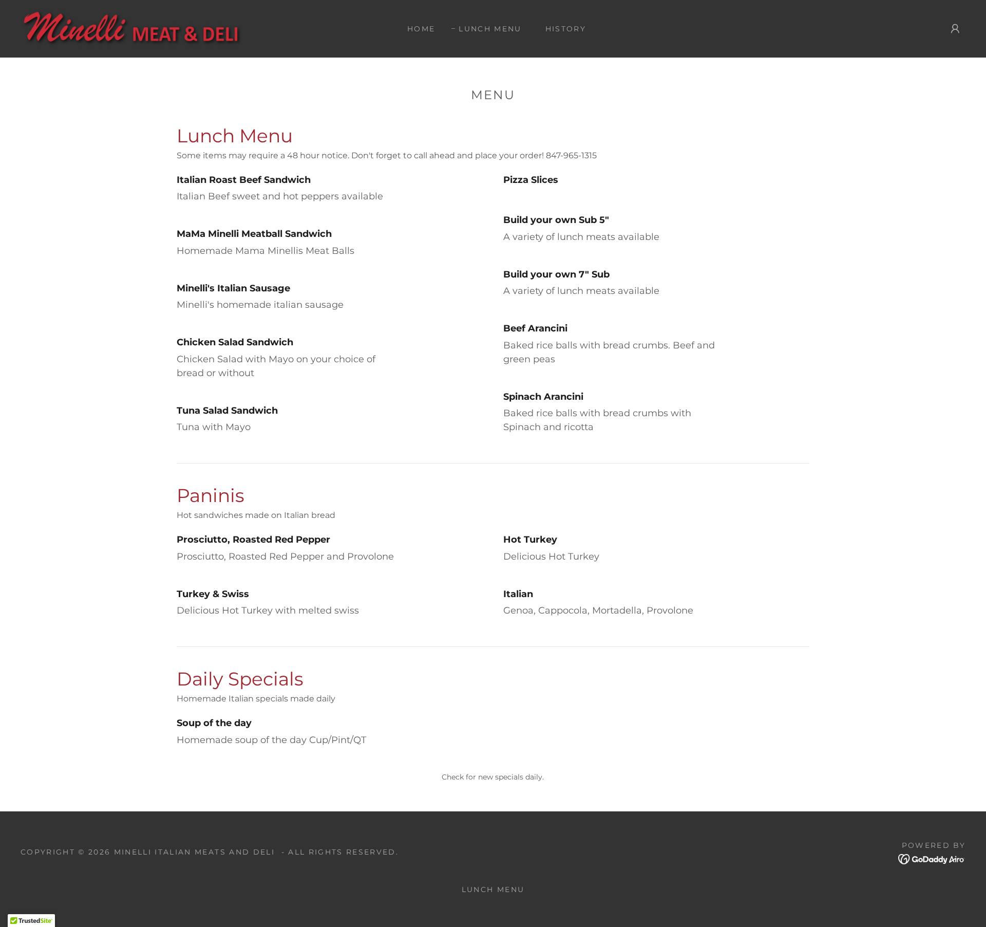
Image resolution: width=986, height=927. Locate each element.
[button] (955, 28)
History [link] (565, 28)
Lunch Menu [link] (490, 28)
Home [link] (421, 28)
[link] (140, 28)
